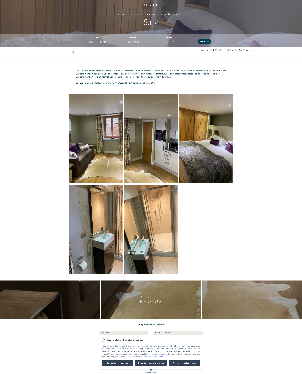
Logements (136, 14)
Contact (180, 14)
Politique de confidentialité (153, 356)
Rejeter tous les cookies (117, 363)
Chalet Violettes (151, 5)
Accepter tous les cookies (184, 363)
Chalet (151, 14)
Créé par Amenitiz (151, 373)
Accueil (121, 14)
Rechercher (204, 41)
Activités (165, 14)
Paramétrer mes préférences (151, 363)
